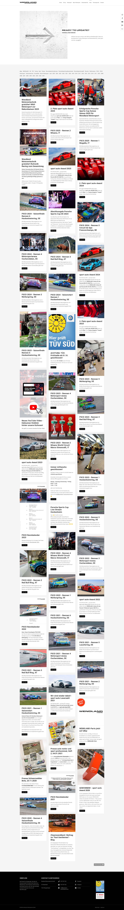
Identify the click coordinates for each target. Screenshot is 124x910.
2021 (66, 73)
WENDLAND (26, 71)
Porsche (87, 71)
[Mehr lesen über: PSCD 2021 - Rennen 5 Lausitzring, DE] (90, 630)
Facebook (79, 881)
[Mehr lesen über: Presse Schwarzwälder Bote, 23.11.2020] (33, 757)
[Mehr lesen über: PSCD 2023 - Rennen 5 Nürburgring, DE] (90, 358)
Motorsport (69, 2)
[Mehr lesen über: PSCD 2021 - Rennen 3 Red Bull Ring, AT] (33, 658)
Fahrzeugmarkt (96, 2)
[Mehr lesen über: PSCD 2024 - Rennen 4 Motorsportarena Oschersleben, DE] (33, 242)
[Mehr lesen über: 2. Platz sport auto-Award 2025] (62, 92)
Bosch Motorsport (76, 2)
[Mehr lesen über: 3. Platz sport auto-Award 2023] (90, 309)
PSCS (97, 71)
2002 (40, 75)
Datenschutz (97, 907)
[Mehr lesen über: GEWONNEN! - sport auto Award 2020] (90, 767)
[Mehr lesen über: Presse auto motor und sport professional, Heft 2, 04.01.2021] (62, 732)
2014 (89, 73)
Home (60, 2)
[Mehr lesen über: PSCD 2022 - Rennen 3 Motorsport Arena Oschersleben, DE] (90, 545)
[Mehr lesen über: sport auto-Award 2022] (90, 588)
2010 (99, 73)
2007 (24, 75)
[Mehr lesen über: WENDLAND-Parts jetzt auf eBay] (90, 712)
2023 (60, 73)
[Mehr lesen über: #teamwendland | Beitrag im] (62, 823)
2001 (43, 75)
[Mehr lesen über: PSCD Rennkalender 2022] (33, 610)
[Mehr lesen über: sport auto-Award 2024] (90, 258)
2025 (54, 73)
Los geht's (78, 40)
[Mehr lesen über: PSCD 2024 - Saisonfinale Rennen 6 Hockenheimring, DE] (33, 202)
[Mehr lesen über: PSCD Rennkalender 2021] (62, 783)
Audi (51, 73)
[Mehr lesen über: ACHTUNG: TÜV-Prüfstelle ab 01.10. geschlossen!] (62, 332)
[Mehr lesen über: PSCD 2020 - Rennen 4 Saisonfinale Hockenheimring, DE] (33, 806)
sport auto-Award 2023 (27, 467)
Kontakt (102, 2)
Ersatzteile (36, 73)
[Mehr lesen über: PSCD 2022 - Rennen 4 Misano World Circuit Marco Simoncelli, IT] (62, 541)
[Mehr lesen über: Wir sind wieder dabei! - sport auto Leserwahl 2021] (62, 684)
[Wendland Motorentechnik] (28, 2)
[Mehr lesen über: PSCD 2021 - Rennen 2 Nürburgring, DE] (90, 669)
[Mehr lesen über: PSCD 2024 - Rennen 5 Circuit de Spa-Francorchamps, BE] (90, 212)
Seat (40, 71)
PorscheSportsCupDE (79, 71)
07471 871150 (63, 881)
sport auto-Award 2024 (84, 279)
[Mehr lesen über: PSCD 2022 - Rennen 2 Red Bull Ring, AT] (33, 563)
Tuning (64, 2)
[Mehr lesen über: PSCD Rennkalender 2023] (33, 508)
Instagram (79, 884)
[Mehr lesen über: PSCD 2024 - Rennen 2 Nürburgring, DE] (33, 282)
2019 (73, 73)
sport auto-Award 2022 (84, 604)
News (90, 2)
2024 (57, 73)
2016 (83, 73)
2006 (27, 75)
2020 (70, 73)
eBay (21, 71)
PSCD (101, 71)
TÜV (33, 71)
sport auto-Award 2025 (56, 173)
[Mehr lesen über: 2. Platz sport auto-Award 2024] (90, 169)
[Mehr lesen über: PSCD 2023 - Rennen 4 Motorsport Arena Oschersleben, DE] (62, 381)
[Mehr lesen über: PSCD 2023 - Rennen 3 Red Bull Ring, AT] (90, 405)
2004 (34, 75)
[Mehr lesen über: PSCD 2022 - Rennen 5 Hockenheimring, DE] (90, 505)
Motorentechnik (85, 2)
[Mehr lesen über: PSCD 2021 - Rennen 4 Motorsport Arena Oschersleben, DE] (62, 641)
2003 (37, 75)
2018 (76, 73)
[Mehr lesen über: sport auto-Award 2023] (33, 445)
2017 (79, 73)
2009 (102, 73)
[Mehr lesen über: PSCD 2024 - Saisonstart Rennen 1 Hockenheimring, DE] (62, 283)
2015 (86, 73)
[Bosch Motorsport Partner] (100, 895)
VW (30, 71)
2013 (92, 73)
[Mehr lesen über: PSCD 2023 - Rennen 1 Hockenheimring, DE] (90, 454)
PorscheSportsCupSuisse (52, 71)
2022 (63, 73)
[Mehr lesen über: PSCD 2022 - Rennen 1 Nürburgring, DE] (62, 583)
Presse (43, 71)
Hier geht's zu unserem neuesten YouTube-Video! (33, 428)
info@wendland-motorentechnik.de (64, 494)
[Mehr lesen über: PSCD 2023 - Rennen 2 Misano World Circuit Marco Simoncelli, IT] (62, 426)
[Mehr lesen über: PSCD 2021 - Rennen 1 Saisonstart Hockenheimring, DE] (33, 696)
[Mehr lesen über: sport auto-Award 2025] (62, 156)
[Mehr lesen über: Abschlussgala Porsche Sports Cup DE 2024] (62, 199)
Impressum (102, 907)
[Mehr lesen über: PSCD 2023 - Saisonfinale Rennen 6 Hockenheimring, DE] (33, 329)
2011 (95, 73)
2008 (21, 75)
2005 (30, 75)
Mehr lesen (24, 124)
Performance (92, 71)
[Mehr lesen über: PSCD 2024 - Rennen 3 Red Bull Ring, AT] (62, 245)
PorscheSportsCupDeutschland (66, 71)
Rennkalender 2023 (34, 542)
